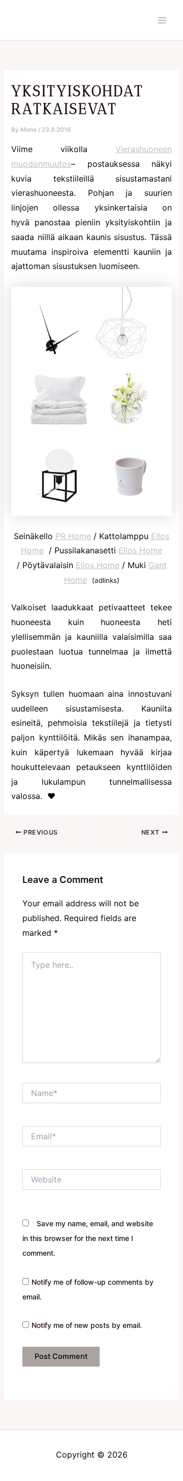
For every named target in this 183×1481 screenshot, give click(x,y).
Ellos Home (140, 550)
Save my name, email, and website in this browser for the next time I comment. (87, 1238)
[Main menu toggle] (162, 20)
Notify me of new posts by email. (87, 1325)
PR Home (73, 536)
